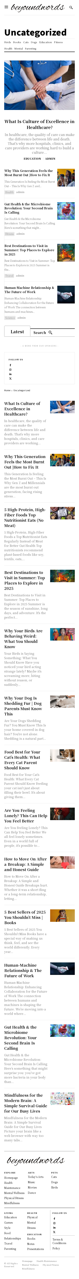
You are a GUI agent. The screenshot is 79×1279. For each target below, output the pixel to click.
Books (31, 1238)
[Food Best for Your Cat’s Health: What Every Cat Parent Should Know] (62, 755)
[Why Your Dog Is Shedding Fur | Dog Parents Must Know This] (62, 701)
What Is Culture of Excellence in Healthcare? (39, 124)
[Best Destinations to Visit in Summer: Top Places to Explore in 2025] (66, 253)
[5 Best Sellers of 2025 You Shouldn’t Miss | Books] (62, 915)
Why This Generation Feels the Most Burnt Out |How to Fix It (28, 173)
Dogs (54, 1182)
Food (7, 1233)
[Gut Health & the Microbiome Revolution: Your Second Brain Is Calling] (66, 211)
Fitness (9, 234)
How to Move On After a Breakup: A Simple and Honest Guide (25, 864)
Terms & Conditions (59, 1241)
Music (31, 1182)
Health (9, 192)
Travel (9, 275)
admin (50, 158)
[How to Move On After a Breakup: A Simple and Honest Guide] (62, 862)
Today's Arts (35, 1177)
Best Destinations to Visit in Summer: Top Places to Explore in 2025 (29, 250)
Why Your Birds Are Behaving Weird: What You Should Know (23, 638)
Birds (54, 1187)
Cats (54, 1177)
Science (10, 318)
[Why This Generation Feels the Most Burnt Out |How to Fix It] (66, 178)
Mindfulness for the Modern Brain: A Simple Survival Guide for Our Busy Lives (25, 1103)
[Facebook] (10, 364)
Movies (32, 1187)
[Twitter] (10, 378)
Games (8, 1222)
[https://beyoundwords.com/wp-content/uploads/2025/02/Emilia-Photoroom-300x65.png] (37, 7)
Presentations (35, 1249)
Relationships (12, 1238)
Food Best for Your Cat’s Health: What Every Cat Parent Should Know (22, 759)
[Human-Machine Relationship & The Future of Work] (66, 294)
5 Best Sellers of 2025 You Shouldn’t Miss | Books (25, 917)
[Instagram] (10, 369)
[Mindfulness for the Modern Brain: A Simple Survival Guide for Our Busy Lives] (62, 1098)
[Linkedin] (10, 373)
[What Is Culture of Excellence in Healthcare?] (39, 85)
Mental (31, 1222)
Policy (56, 1248)
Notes (30, 1244)
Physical (32, 1217)
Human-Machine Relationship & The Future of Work (29, 289)
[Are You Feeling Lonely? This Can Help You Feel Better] (62, 814)
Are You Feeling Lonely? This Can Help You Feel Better (25, 815)
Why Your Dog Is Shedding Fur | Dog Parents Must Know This (23, 705)
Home (7, 390)
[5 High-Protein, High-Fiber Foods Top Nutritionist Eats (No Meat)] (62, 513)
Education (32, 158)
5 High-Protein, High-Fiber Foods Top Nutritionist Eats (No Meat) (25, 517)
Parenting (10, 1248)
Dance (32, 1192)
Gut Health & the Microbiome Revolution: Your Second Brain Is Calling (28, 208)
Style (7, 1228)
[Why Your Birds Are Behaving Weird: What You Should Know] (62, 634)
